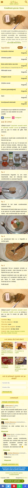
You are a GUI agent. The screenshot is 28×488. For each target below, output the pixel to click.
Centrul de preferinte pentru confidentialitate (14, 473)
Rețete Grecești (12, 333)
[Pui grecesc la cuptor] (21, 346)
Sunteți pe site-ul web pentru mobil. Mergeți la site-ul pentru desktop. (14, 468)
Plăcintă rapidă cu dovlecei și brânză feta (7, 352)
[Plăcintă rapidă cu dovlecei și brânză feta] (7, 346)
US (25, 47)
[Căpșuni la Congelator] (7, 361)
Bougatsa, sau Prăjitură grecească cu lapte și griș (21, 368)
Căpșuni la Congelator (4, 366)
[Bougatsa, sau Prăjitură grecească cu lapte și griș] (21, 361)
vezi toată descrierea (14, 42)
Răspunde (4, 419)
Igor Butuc (24, 477)
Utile (8, 331)
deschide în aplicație (12, 481)
